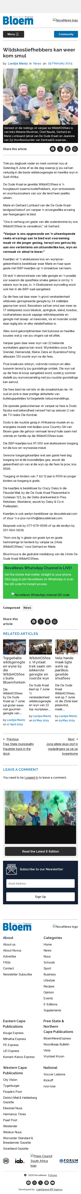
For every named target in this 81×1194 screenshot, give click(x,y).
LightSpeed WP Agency (49, 1189)
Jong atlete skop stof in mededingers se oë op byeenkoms (62, 748)
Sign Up (40, 897)
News (37, 63)
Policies (52, 1175)
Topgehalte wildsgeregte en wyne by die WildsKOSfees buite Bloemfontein (14, 670)
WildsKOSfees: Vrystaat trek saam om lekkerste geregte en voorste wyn (40, 668)
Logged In (31, 777)
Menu (9, 34)
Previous (13, 739)
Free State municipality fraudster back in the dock (18, 748)
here (15, 579)
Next (71, 739)
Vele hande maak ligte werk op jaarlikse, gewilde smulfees (64, 668)
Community (66, 34)
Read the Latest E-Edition (40, 851)
